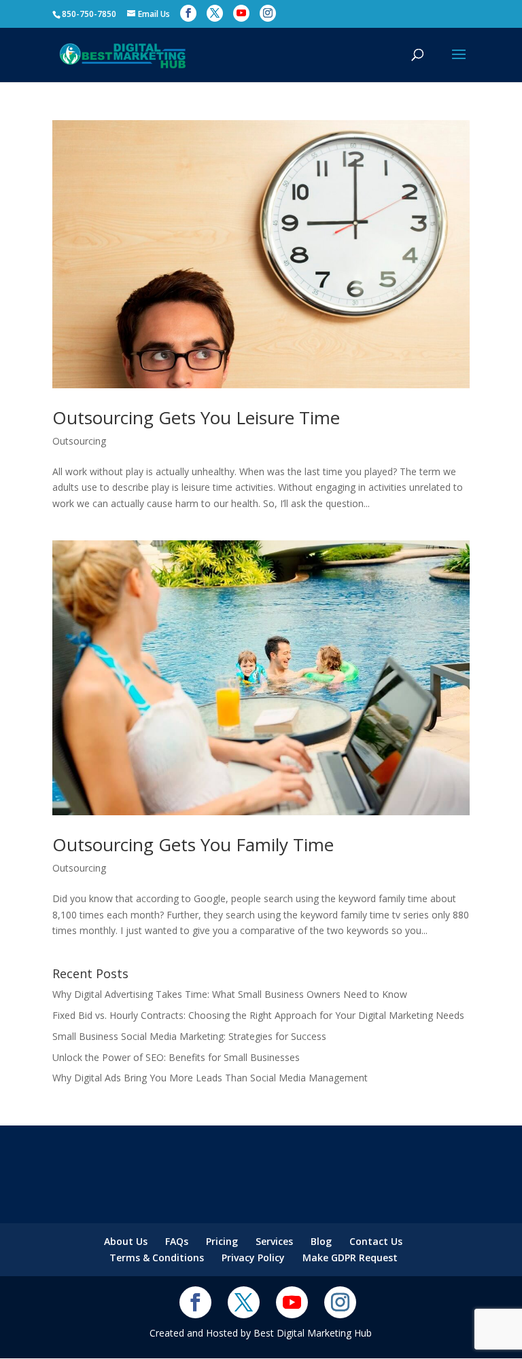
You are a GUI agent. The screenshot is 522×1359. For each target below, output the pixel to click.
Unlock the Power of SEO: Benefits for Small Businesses (176, 1057)
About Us (125, 1241)
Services (274, 1241)
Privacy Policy (253, 1257)
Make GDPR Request (350, 1257)
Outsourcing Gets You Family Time (193, 844)
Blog (321, 1241)
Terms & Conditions (156, 1257)
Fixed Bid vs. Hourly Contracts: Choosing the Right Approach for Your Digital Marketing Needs (258, 1015)
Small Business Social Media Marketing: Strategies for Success (189, 1036)
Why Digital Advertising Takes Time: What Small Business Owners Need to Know (229, 994)
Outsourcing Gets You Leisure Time (196, 417)
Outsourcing (79, 440)
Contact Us (375, 1241)
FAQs (176, 1241)
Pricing (222, 1241)
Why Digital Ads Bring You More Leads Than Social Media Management (210, 1077)
